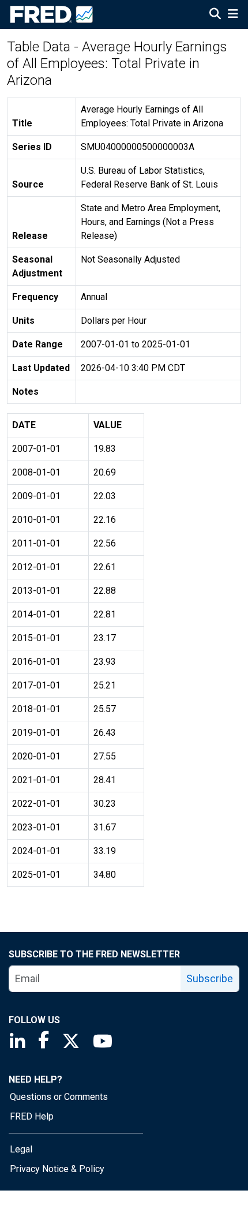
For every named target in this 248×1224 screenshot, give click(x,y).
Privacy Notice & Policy (57, 1168)
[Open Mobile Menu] (232, 15)
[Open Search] (215, 15)
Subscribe (209, 978)
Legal (21, 1149)
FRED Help (32, 1116)
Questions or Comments (59, 1096)
